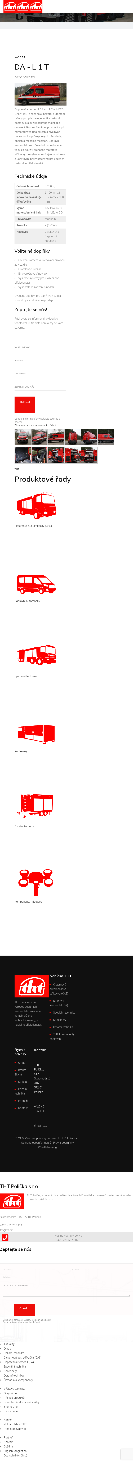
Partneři (23, 1100)
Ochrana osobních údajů (36, 1142)
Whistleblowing (47, 1147)
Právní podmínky (63, 1142)
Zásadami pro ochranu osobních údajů (35, 425)
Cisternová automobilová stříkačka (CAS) (59, 989)
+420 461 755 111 (11, 1225)
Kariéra (22, 1081)
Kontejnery (59, 1019)
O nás (21, 1062)
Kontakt (23, 1108)
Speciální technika (64, 1012)
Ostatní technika (63, 1027)
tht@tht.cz (6, 1230)
